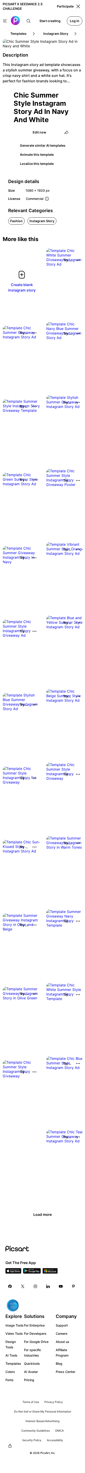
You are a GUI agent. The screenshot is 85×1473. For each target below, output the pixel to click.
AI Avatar (31, 1372)
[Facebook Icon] (10, 1286)
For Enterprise (34, 1325)
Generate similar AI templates (43, 145)
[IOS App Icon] (13, 1272)
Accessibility (55, 1440)
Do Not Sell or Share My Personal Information (42, 1411)
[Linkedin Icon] (48, 1286)
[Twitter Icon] (22, 1286)
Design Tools (10, 1344)
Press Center (65, 1372)
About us (62, 1342)
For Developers (35, 1333)
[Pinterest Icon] (73, 1286)
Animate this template (37, 154)
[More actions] (78, 260)
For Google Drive (36, 1342)
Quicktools (32, 1363)
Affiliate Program (62, 1352)
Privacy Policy (53, 1402)
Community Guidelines (35, 1430)
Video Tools (14, 1333)
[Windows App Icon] (50, 1272)
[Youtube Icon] (60, 1286)
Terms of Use (30, 1402)
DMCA (59, 1430)
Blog (59, 1363)
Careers (62, 1333)
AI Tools (11, 1355)
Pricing (29, 1380)
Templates (13, 1363)
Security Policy (31, 1440)
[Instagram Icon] (35, 1286)
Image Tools (14, 1325)
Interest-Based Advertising (42, 1421)
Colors (10, 1372)
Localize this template (37, 164)
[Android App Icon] (32, 1272)
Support (62, 1325)
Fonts (9, 1380)
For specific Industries (32, 1352)
